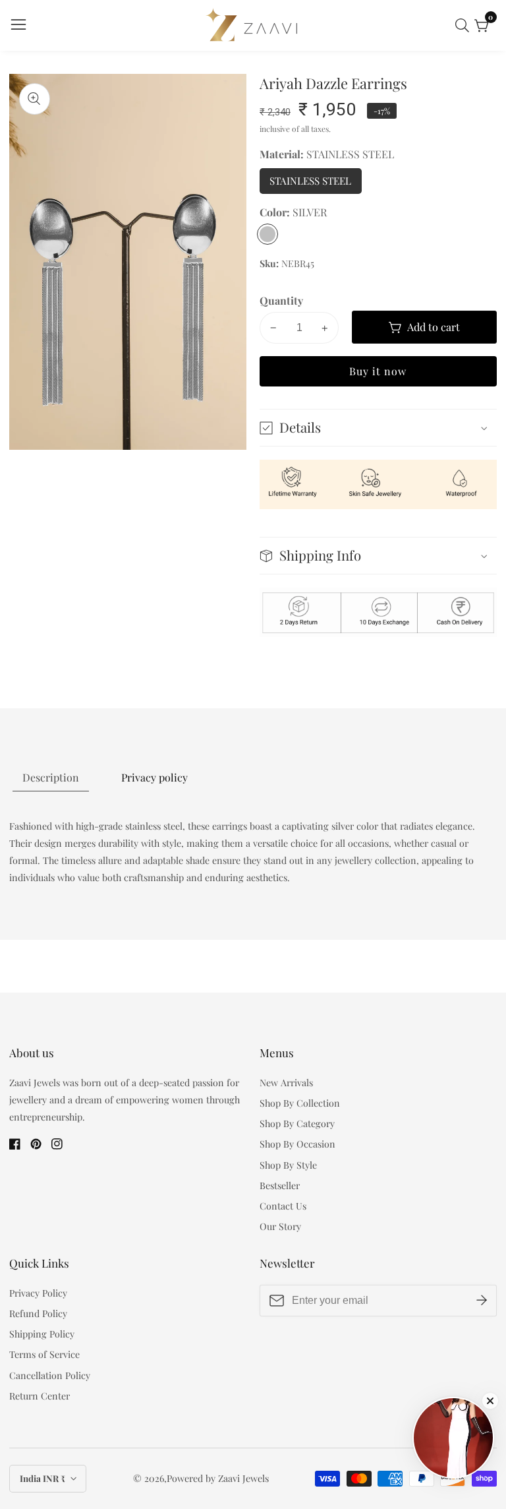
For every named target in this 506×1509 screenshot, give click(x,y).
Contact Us (283, 1206)
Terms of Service (44, 1354)
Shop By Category (297, 1123)
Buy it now (378, 371)
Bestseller (280, 1185)
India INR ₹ (43, 1478)
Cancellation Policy (49, 1375)
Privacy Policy (38, 1293)
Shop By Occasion (297, 1144)
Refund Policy (38, 1313)
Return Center (39, 1396)
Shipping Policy (41, 1334)
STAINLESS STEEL (314, 184)
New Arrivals (286, 1082)
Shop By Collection (300, 1103)
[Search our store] (464, 25)
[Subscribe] (481, 1300)
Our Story (280, 1226)
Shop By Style (288, 1165)
